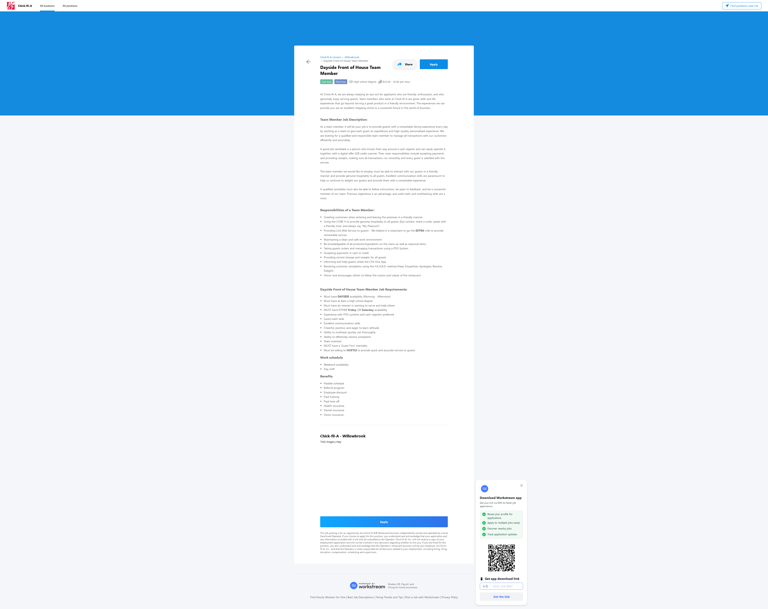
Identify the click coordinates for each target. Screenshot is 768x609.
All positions (70, 6)
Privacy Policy (450, 597)
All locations (47, 6)
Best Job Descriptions (361, 597)
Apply (434, 64)
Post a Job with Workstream (422, 597)
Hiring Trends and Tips (389, 597)
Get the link (501, 597)
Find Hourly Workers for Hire (327, 597)
